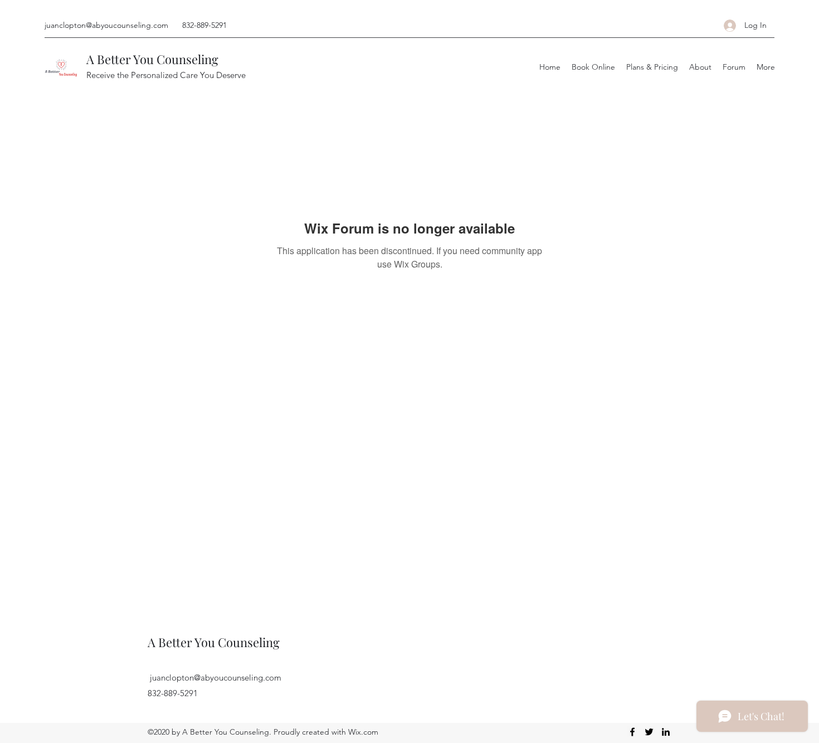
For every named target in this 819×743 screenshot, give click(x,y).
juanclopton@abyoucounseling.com (106, 25)
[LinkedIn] (665, 731)
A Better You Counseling (152, 59)
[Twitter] (649, 731)
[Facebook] (632, 731)
